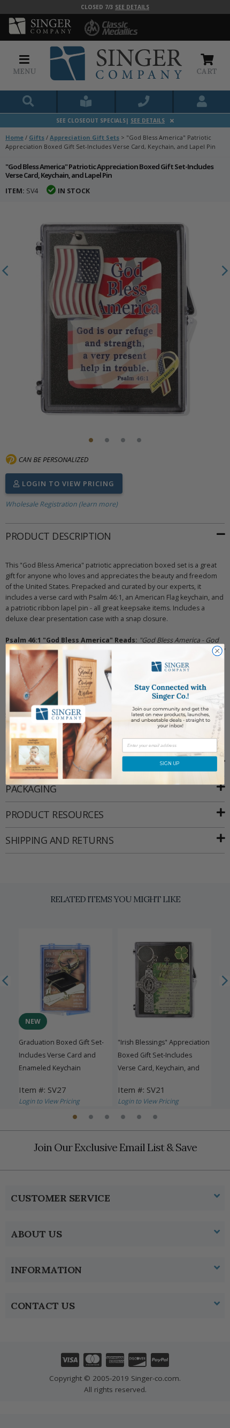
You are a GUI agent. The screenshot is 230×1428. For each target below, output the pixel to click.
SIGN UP (170, 763)
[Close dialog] (217, 650)
